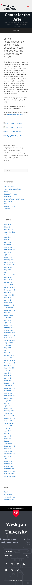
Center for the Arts (17, 16)
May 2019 (7, 252)
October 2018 (8, 267)
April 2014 (7, 350)
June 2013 (7, 373)
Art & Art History (10, 145)
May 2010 (7, 456)
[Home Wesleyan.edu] (16, 513)
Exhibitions (7, 196)
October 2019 (8, 247)
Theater (7, 209)
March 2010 (8, 461)
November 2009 (9, 471)
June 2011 (7, 431)
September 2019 (9, 250)
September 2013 (9, 368)
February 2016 (9, 305)
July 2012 (7, 401)
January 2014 (8, 358)
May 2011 (7, 433)
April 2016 (7, 300)
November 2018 (9, 265)
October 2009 (9, 474)
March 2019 (8, 257)
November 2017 (9, 275)
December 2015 (9, 310)
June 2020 (7, 237)
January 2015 (8, 330)
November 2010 (9, 448)
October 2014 (8, 338)
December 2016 (9, 287)
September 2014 (9, 340)
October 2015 (8, 312)
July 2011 (7, 428)
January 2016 (8, 307)
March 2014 (8, 353)
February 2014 (9, 355)
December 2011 (9, 416)
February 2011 (9, 441)
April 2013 (7, 378)
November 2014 (9, 335)
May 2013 (7, 375)
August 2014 (8, 343)
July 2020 (7, 234)
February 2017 (9, 282)
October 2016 (8, 292)
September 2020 (10, 232)
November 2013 (9, 363)
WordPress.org (9, 499)
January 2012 (8, 413)
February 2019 (9, 260)
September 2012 (9, 396)
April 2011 (7, 436)
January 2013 (8, 385)
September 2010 (9, 453)
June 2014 (7, 345)
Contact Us (8, 551)
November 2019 (9, 244)
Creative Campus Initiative (13, 189)
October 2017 (8, 277)
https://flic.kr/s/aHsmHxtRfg (16, 114)
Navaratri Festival (10, 206)
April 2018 (7, 272)
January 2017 (8, 285)
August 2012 (8, 398)
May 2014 (7, 348)
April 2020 (7, 242)
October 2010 (8, 451)
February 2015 (9, 328)
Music (6, 204)
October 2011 (8, 421)
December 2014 (9, 333)
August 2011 (8, 426)
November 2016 (9, 290)
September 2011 (9, 423)
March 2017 (8, 280)
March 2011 (8, 438)
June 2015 (7, 317)
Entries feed (8, 494)
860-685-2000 (28, 542)
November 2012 (9, 391)
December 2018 (9, 262)
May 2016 (7, 297)
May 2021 (7, 224)
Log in (6, 492)
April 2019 (7, 255)
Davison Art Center (10, 194)
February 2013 (9, 383)
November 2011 (9, 418)
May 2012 (7, 403)
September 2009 (10, 476)
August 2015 (8, 315)
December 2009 (9, 469)
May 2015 (7, 320)
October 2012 (8, 393)
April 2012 (7, 406)
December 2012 (9, 388)
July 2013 (7, 370)
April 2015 (7, 322)
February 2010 (9, 463)
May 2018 (7, 270)
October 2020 (9, 229)
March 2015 (8, 325)
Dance (6, 191)
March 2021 (8, 227)
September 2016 (9, 295)
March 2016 (8, 302)
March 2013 (8, 380)
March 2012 (8, 408)
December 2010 (9, 446)
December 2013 (9, 360)
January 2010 (8, 466)
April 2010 (7, 458)
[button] (28, 6)
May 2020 (7, 239)
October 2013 (8, 365)
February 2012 (9, 411)
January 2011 (8, 443)
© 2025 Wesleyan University (15, 580)
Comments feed (9, 497)
